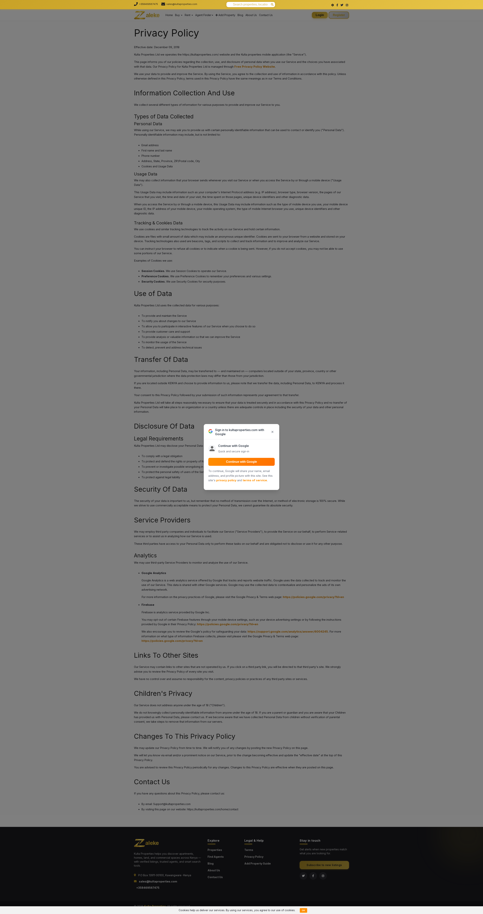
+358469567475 (148, 4)
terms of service (255, 480)
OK (303, 910)
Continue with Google (241, 461)
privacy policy (226, 480)
